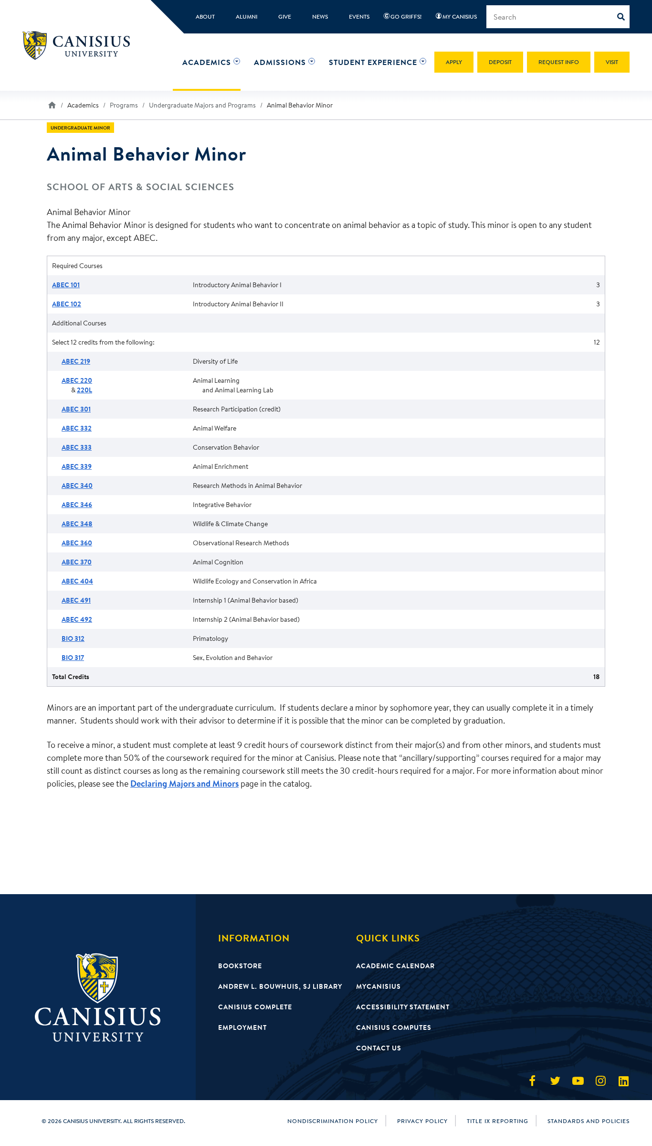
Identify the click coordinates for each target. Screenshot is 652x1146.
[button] (207, 62)
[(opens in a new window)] (532, 1081)
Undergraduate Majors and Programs (202, 105)
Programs (124, 105)
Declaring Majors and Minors (184, 783)
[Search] (623, 16)
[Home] (80, 45)
